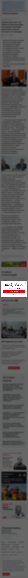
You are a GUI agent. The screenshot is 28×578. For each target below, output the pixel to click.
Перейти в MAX (14, 291)
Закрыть (14, 294)
